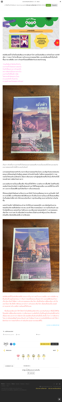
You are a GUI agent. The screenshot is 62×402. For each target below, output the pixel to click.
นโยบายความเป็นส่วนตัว (31, 5)
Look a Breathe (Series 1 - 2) (29, 1)
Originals (8, 383)
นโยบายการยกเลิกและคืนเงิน (54, 388)
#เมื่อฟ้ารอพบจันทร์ (9, 331)
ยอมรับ (48, 5)
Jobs (8, 385)
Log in (32, 373)
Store (10, 1)
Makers (5, 1)
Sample (17, 383)
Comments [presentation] (9, 366)
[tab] (9, 365)
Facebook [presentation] (27, 366)
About (27, 383)
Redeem (22, 383)
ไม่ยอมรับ (54, 5)
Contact (3, 385)
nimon (38, 1)
